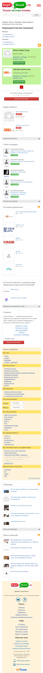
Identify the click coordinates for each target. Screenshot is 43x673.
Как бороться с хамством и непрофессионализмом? (18, 193)
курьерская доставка (11, 425)
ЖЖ (5, 476)
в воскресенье (9, 444)
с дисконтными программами (14, 394)
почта (6, 430)
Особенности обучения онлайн (21, 505)
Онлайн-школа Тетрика (19, 298)
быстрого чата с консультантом (14, 451)
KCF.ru (6, 421)
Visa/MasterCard (9, 379)
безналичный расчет (11, 377)
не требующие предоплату (13, 396)
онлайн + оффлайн (11, 362)
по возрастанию (8, 36)
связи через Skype (10, 453)
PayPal (6, 385)
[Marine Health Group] (7, 53)
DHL (5, 423)
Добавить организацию (21, 99)
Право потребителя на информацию (21, 182)
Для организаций (21, 330)
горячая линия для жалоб (14, 459)
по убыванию (7, 34)
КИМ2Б (18, 238)
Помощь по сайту (22, 641)
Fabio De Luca (20, 225)
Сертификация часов (18, 521)
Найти (36, 15)
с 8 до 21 (7, 438)
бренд (6, 356)
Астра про (19, 264)
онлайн (6, 358)
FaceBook (7, 469)
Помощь (21, 332)
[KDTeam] (21, 670)
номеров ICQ (8, 463)
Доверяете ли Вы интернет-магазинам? (22, 161)
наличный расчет (10, 368)
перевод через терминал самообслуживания (19, 373)
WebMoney (8, 381)
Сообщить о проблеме (21, 335)
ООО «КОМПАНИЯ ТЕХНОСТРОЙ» (26, 212)
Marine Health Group (21, 50)
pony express (8, 417)
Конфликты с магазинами (18, 172)
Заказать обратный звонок (21, 648)
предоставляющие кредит (13, 392)
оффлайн (7, 360)
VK (5, 472)
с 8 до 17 (7, 436)
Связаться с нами (21, 326)
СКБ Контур (14, 289)
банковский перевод (11, 375)
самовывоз (8, 427)
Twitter (6, 474)
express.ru (7, 419)
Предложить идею (21, 646)
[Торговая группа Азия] (7, 72)
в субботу (7, 442)
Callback (8, 461)
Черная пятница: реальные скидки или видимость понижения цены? (22, 151)
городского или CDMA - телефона (15, 455)
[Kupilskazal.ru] (16, 7)
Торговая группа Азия (22, 69)
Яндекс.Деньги (9, 383)
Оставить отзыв (19, 62)
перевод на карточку (11, 371)
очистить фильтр (34, 478)
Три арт (18, 251)
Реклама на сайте (21, 328)
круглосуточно (9, 440)
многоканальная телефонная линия (17, 457)
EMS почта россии (10, 415)
